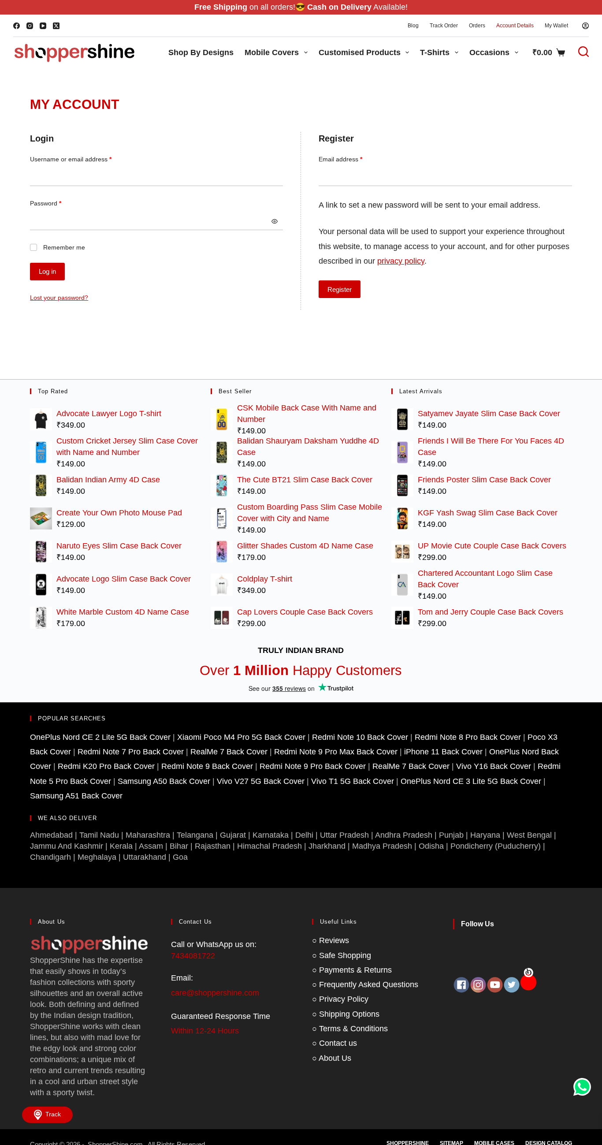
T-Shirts (435, 52)
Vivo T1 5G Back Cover (352, 781)
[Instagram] (29, 25)
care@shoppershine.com (215, 992)
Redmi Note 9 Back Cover (207, 766)
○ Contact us (334, 1043)
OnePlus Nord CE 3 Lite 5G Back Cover (471, 781)
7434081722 (193, 955)
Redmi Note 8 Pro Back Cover (468, 737)
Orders (477, 25)
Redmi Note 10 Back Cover (360, 737)
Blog (413, 25)
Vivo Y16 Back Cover (493, 766)
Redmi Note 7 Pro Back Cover (131, 751)
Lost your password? (59, 297)
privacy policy (400, 261)
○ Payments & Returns (352, 970)
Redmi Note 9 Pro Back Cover (313, 766)
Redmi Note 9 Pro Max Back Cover (336, 751)
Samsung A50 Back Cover (164, 781)
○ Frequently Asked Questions (365, 984)
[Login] (585, 25)
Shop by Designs (201, 52)
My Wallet (556, 25)
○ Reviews (330, 940)
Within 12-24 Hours (205, 1030)
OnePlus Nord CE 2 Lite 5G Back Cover (100, 737)
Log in (47, 271)
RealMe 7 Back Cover (229, 751)
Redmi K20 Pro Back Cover (106, 766)
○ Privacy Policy (340, 999)
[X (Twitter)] (56, 25)
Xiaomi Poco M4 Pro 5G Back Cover (241, 737)
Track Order (444, 25)
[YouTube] (43, 25)
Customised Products (360, 52)
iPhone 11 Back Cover (443, 751)
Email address (353, 158)
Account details (515, 25)
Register (339, 289)
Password (58, 202)
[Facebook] (16, 25)
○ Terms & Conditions (350, 1028)
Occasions (489, 52)
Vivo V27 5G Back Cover (261, 781)
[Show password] (274, 221)
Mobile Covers (272, 52)
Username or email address (83, 158)
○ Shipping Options (345, 1014)
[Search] (579, 51)
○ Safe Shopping (341, 955)
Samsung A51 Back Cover (76, 795)
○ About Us (331, 1058)
